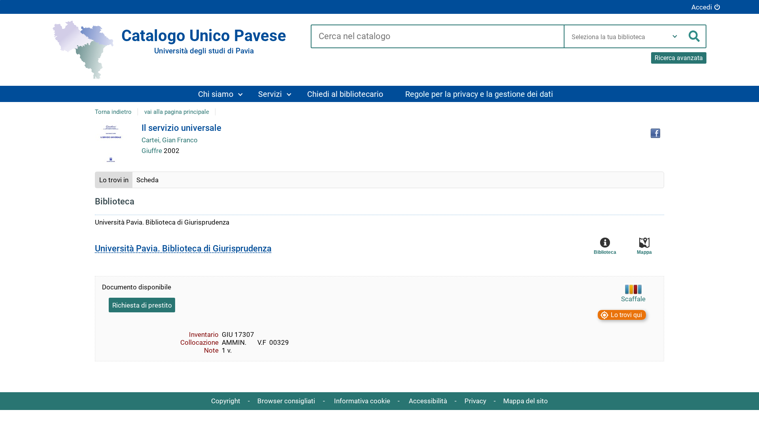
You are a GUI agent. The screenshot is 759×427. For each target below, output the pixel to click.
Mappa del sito (525, 401)
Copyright (225, 401)
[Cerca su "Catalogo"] (437, 37)
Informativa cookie (362, 401)
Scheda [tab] (147, 180)
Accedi (701, 7)
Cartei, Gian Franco (170, 140)
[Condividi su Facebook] (655, 133)
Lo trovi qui (626, 315)
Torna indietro (113, 111)
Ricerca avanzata (679, 58)
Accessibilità (428, 401)
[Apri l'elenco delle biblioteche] (675, 36)
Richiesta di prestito (142, 305)
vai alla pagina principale (176, 111)
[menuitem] (220, 94)
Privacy (475, 401)
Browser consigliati (286, 401)
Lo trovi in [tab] (113, 180)
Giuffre (153, 151)
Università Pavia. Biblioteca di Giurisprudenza (183, 248)
